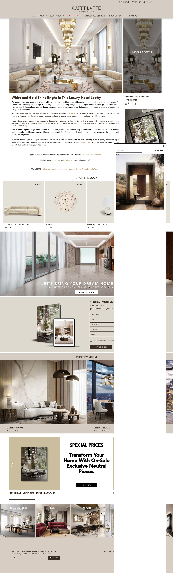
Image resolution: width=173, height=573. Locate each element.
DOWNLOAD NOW (100, 347)
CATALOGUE (124, 2)
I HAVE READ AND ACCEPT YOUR (109, 340)
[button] (169, 393)
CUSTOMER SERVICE (111, 551)
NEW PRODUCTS (57, 16)
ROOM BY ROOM (116, 16)
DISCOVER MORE (14, 430)
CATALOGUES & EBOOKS (95, 16)
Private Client (113, 308)
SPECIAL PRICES (74, 16)
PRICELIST (136, 2)
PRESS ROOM (133, 16)
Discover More (86, 292)
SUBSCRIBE (54, 558)
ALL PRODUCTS (40, 16)
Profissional (97, 308)
